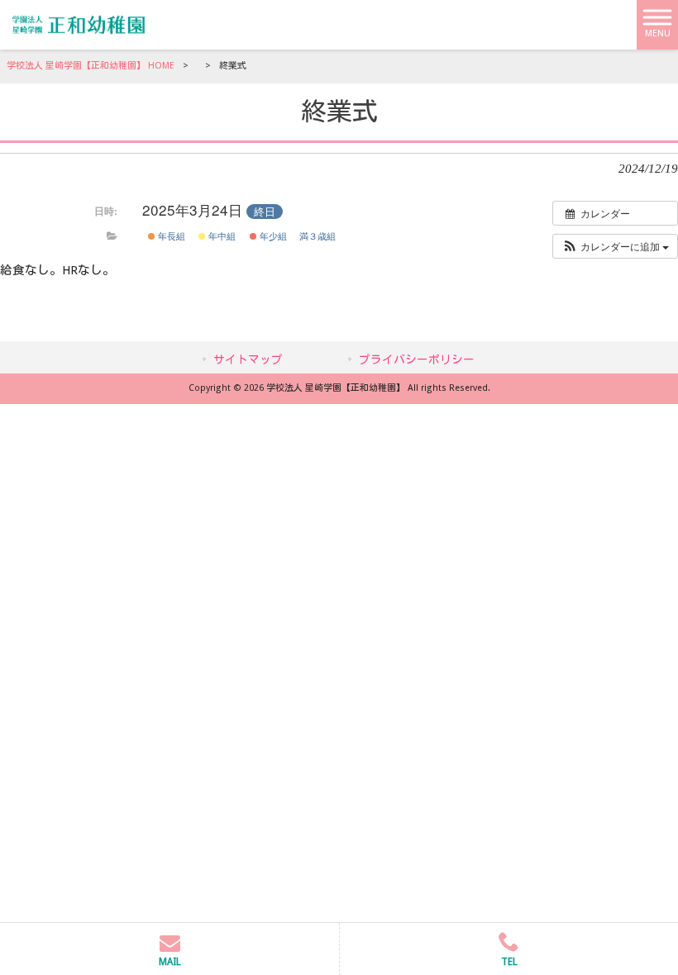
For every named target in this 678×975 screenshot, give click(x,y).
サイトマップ (248, 359)
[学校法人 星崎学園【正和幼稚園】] (78, 24)
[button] (615, 246)
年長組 (170, 235)
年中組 (221, 235)
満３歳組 (317, 235)
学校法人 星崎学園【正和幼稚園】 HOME (90, 65)
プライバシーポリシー (417, 359)
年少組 (272, 235)
